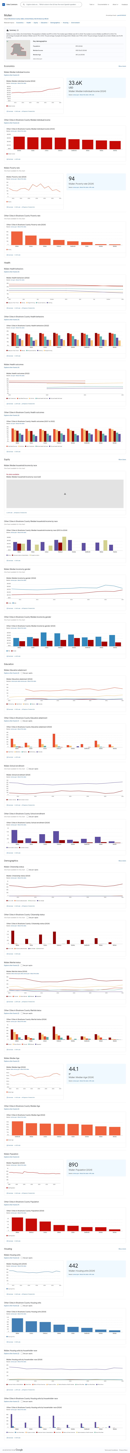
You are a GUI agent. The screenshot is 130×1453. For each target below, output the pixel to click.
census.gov (14, 83)
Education (44, 22)
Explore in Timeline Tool (29, 111)
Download (10, 111)
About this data (22, 83)
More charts (122, 66)
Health (29, 22)
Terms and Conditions (111, 1450)
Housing (65, 22)
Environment (75, 22)
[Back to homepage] (3, 4)
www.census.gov (37, 58)
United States (29, 19)
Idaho (22, 19)
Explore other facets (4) (11, 272)
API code (18, 111)
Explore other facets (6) (11, 1157)
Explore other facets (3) (11, 965)
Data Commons (11, 4)
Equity (36, 22)
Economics (20, 22)
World (46, 19)
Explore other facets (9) (11, 1205)
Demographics (55, 22)
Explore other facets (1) (11, 721)
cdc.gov (13, 280)
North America (39, 19)
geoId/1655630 (121, 15)
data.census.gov (22, 681)
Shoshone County (14, 19)
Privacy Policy (123, 1450)
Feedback (125, 4)
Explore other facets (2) (11, 75)
